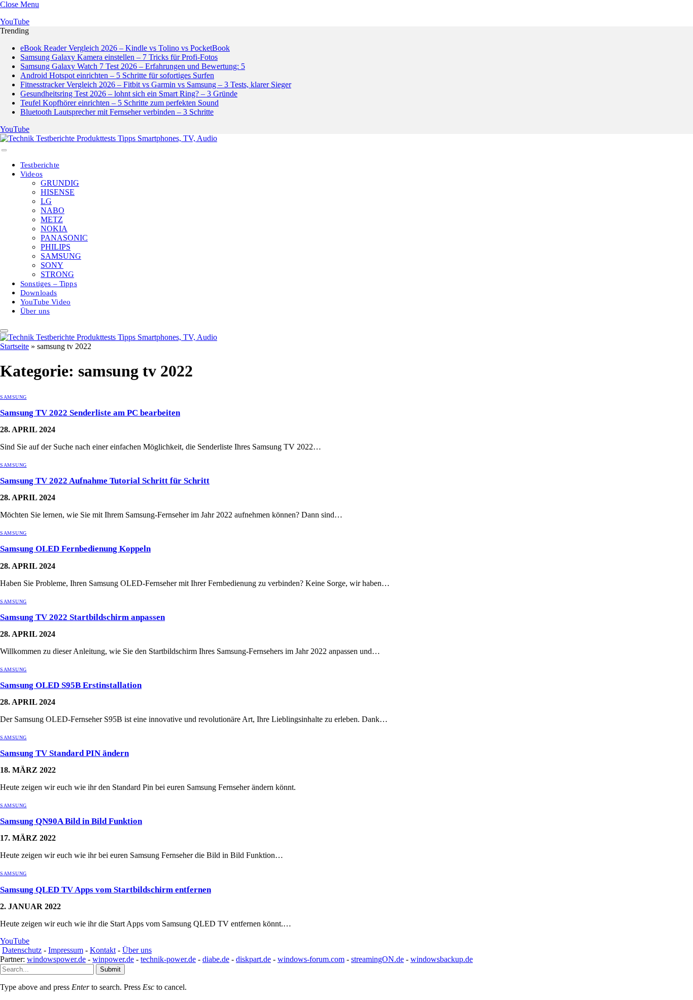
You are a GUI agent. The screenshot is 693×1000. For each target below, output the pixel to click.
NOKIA (54, 228)
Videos (31, 174)
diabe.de (215, 959)
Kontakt (103, 950)
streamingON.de (377, 959)
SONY (52, 265)
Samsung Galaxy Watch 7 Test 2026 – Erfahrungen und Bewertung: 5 (132, 66)
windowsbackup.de (441, 959)
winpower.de (113, 959)
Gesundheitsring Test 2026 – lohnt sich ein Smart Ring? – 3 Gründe (128, 93)
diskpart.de (253, 959)
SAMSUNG (61, 256)
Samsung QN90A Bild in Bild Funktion (71, 821)
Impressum (65, 950)
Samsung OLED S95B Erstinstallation (71, 685)
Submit (110, 969)
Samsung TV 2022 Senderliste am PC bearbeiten (90, 413)
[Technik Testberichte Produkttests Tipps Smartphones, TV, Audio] (108, 138)
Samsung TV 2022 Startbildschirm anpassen (82, 617)
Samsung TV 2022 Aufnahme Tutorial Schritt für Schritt (105, 481)
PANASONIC (64, 237)
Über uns (35, 311)
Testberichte (39, 165)
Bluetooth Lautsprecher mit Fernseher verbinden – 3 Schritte (117, 112)
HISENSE (58, 192)
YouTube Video (45, 302)
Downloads (38, 293)
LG (46, 201)
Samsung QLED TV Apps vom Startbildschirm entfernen (105, 889)
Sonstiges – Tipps (48, 284)
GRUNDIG (60, 183)
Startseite (14, 346)
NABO (52, 210)
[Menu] (4, 150)
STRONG (57, 274)
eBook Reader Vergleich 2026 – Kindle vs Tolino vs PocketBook (125, 48)
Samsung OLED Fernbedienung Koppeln (75, 549)
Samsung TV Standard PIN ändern (64, 753)
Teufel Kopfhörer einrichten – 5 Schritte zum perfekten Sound (119, 102)
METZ (52, 219)
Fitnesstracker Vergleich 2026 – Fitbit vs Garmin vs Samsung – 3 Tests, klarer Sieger (155, 84)
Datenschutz (22, 950)
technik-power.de (168, 959)
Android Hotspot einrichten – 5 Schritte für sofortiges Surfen (117, 75)
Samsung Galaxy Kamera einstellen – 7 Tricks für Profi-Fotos (119, 57)
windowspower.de (56, 959)
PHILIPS (56, 247)
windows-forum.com (311, 959)
